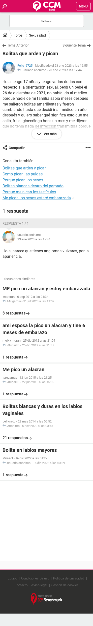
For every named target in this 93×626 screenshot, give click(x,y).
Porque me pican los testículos (29, 192)
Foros (18, 35)
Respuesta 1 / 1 (15, 223)
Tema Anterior (18, 45)
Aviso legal (39, 585)
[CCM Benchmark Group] (46, 599)
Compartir (17, 148)
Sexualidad (37, 35)
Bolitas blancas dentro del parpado (32, 186)
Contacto (21, 585)
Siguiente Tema (74, 45)
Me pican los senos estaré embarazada (36, 198)
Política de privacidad (68, 578)
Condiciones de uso (35, 578)
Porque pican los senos (22, 180)
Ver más (50, 134)
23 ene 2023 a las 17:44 (65, 70)
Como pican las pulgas (22, 174)
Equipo (12, 578)
